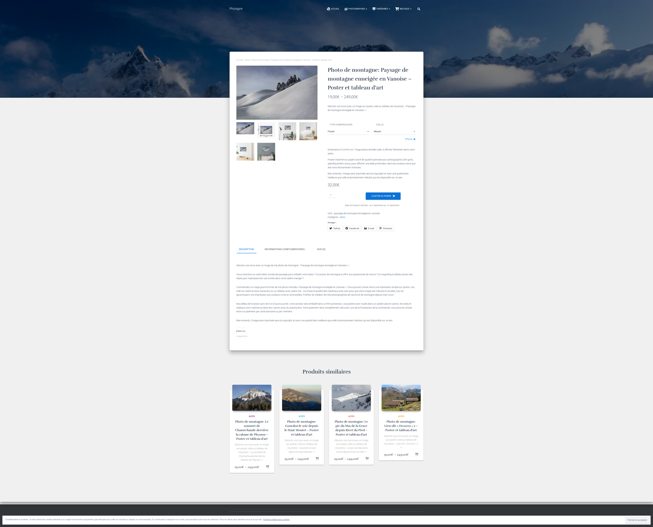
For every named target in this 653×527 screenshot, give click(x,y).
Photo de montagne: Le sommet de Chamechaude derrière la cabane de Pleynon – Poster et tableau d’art (252, 430)
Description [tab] (246, 249)
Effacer (409, 139)
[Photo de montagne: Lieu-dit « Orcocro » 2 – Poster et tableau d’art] (401, 398)
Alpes (247, 60)
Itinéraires (382, 9)
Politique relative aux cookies (276, 519)
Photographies (356, 9)
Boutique (405, 9)
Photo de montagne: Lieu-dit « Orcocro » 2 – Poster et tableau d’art (401, 426)
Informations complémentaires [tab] (285, 249)
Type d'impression (341, 124)
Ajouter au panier (381, 196)
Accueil (335, 9)
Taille (380, 124)
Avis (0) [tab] (321, 249)
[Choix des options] (267, 467)
